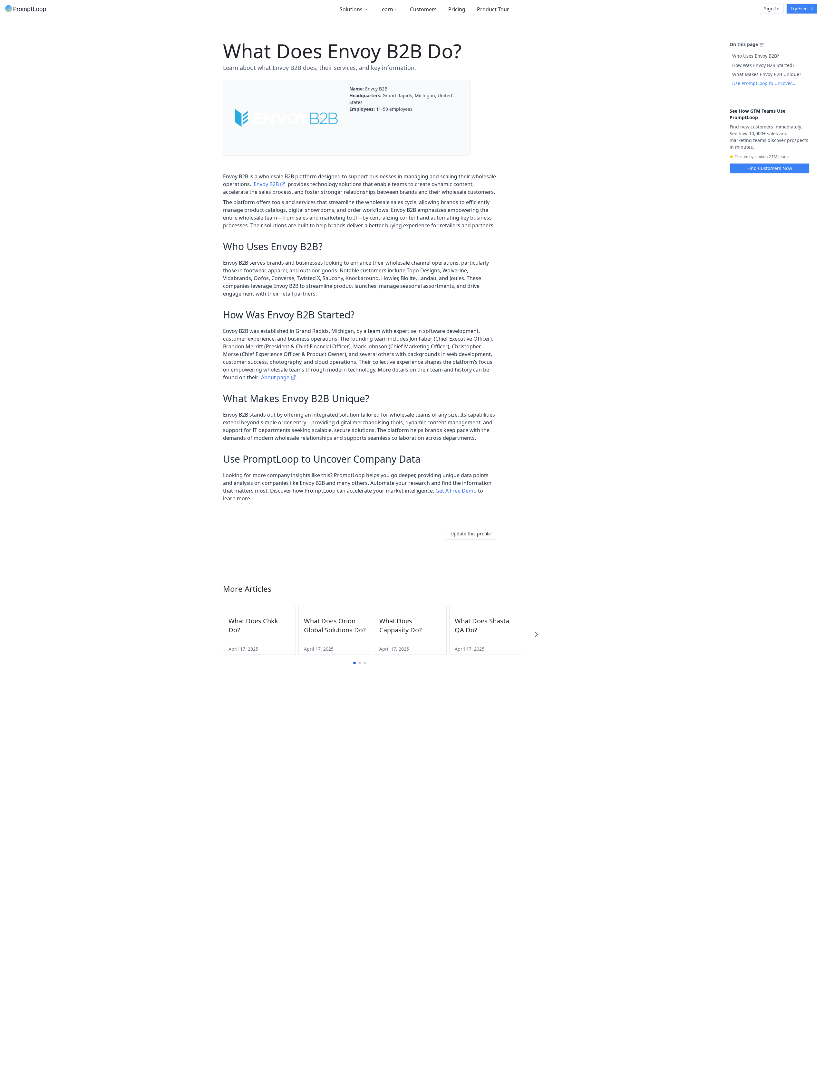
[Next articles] (536, 634)
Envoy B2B (266, 184)
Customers (423, 9)
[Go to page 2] (359, 663)
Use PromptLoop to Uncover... (763, 83)
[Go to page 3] (365, 663)
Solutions (351, 9)
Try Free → (802, 8)
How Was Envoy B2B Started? (763, 65)
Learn (386, 9)
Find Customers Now (769, 168)
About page (275, 377)
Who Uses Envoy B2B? (755, 56)
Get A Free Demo (456, 490)
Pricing (456, 9)
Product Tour (493, 9)
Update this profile (471, 534)
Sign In (772, 8)
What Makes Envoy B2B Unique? (766, 74)
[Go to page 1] (354, 663)
